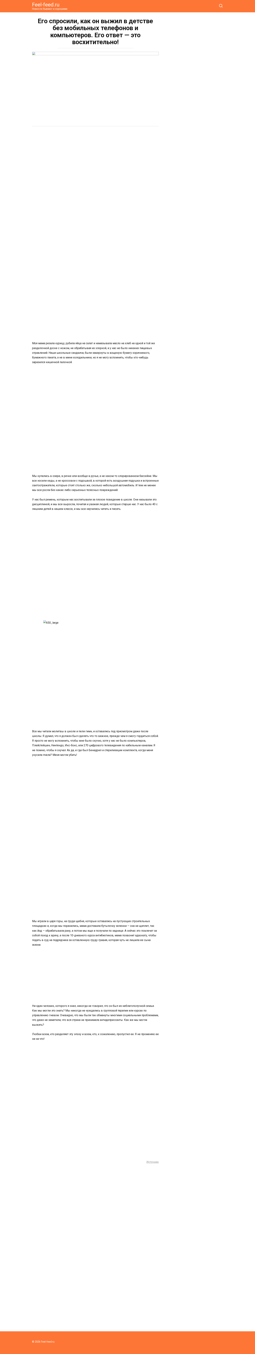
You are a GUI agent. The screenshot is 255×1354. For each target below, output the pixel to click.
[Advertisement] (95, 156)
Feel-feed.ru (46, 5)
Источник (152, 1162)
